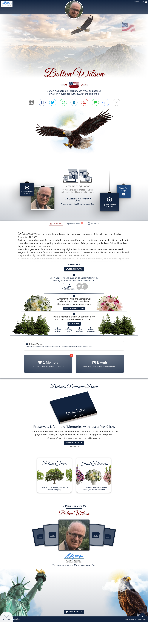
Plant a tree (74, 324)
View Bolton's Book (74, 443)
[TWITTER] (52, 102)
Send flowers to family (74, 308)
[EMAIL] (84, 102)
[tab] (56, 223)
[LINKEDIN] (74, 102)
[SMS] (95, 102)
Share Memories (75, 612)
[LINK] (116, 102)
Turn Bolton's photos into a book (77, 200)
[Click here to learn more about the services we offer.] (74, 558)
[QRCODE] (31, 102)
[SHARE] (105, 102)
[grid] (74, 192)
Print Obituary (75, 269)
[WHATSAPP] (63, 102)
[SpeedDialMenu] (142, 616)
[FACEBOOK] (42, 102)
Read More (74, 264)
